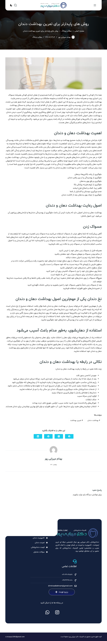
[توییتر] (59, 436)
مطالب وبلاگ (37, 37)
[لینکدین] (38, 436)
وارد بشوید (77, 494)
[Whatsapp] (47, 612)
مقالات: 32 (53, 465)
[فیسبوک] (69, 436)
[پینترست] (48, 436)
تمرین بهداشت (76, 420)
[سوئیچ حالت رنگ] (11, 5)
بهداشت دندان (93, 420)
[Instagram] (57, 612)
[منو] (95, 5)
